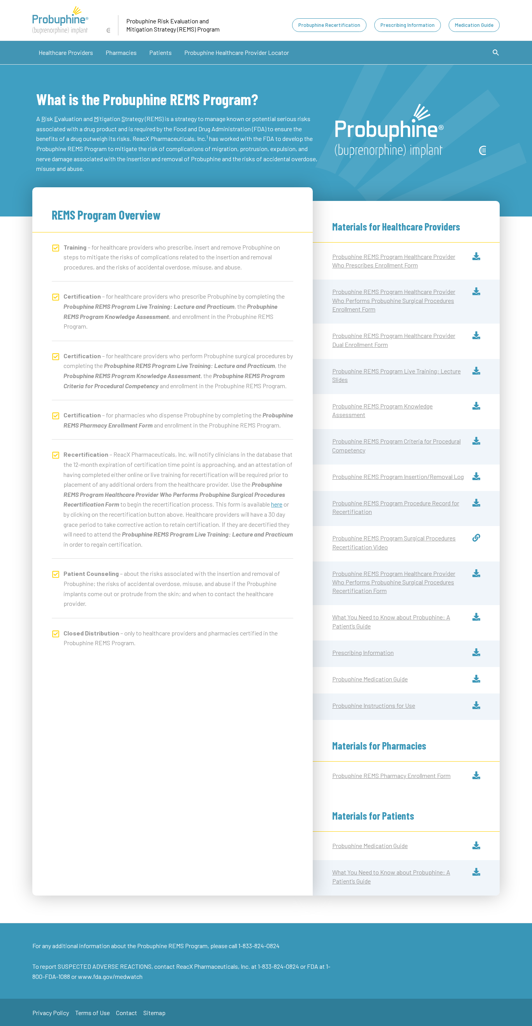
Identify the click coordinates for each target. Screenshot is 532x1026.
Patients (160, 52)
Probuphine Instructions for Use (373, 705)
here (276, 504)
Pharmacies (121, 52)
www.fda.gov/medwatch (110, 976)
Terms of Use (92, 1012)
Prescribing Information (363, 652)
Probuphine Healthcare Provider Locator (236, 52)
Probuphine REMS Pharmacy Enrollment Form (391, 775)
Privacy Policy (50, 1012)
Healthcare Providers (66, 52)
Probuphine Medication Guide (370, 679)
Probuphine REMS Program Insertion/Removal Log (398, 476)
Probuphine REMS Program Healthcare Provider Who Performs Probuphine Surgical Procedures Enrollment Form (393, 300)
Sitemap (154, 1012)
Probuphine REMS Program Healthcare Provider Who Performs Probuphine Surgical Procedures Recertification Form (393, 582)
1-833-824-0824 (279, 966)
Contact (126, 1012)
